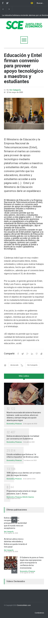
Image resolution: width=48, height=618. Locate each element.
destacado (14, 365)
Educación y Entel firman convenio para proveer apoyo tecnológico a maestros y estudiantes (23, 68)
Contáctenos (39, 613)
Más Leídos (24, 376)
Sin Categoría (15, 90)
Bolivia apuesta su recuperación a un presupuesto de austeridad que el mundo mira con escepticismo (15, 523)
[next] (14, 570)
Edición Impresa (28, 497)
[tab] (24, 377)
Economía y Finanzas (14, 423)
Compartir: (9, 353)
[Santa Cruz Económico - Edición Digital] (24, 27)
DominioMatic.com (24, 605)
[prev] (14, 520)
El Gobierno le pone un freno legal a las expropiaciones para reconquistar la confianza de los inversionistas (32, 562)
